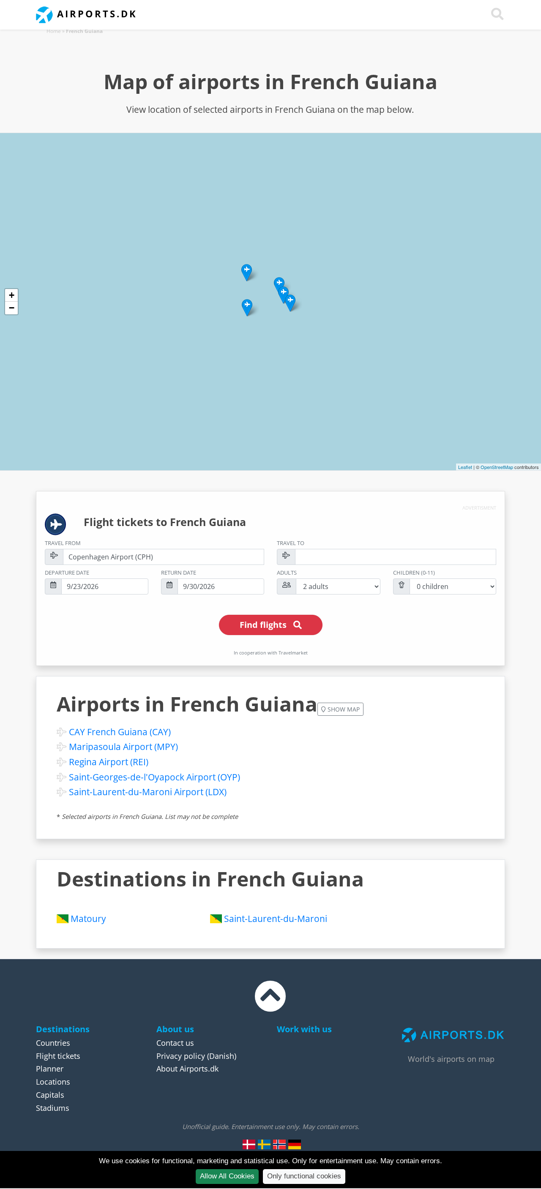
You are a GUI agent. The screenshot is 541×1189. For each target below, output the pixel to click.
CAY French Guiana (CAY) (120, 732)
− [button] (11, 308)
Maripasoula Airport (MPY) (123, 747)
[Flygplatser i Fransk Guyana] (264, 1144)
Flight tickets (58, 1056)
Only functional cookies (304, 1176)
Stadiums (52, 1108)
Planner (49, 1069)
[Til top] (270, 1004)
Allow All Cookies (227, 1176)
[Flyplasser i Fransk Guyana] (279, 1144)
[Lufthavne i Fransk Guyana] (249, 1144)
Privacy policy (180, 1056)
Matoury (88, 918)
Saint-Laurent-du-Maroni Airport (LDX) (148, 792)
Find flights (263, 624)
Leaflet (465, 467)
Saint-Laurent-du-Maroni (275, 918)
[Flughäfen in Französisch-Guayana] (294, 1144)
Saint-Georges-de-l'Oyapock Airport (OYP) (154, 777)
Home (53, 31)
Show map (343, 709)
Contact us (175, 1043)
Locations (53, 1082)
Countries (53, 1043)
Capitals (50, 1095)
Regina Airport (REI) (108, 762)
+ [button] (11, 295)
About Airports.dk (187, 1069)
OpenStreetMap (497, 467)
